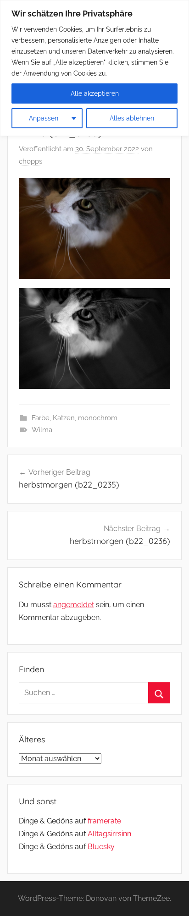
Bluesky (101, 846)
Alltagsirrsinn (109, 833)
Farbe (41, 418)
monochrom (97, 418)
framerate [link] (104, 821)
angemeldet (73, 604)
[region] (94, 68)
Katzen (64, 418)
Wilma (42, 430)
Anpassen (43, 118)
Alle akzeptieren (95, 93)
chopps (30, 161)
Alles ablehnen (132, 118)
